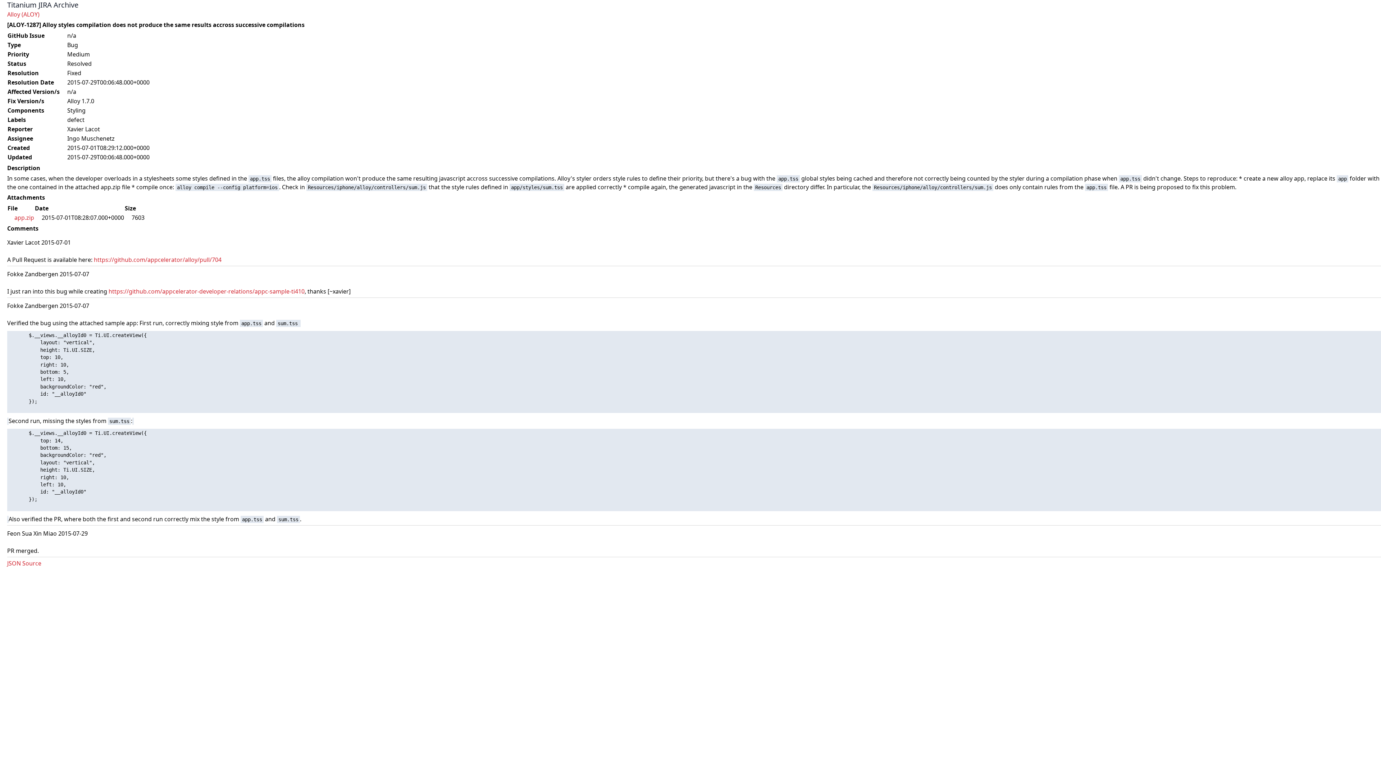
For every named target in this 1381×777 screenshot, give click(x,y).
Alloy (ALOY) (23, 14)
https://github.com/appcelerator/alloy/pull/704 (158, 260)
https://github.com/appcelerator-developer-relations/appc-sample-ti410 (207, 291)
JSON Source (24, 563)
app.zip (24, 218)
